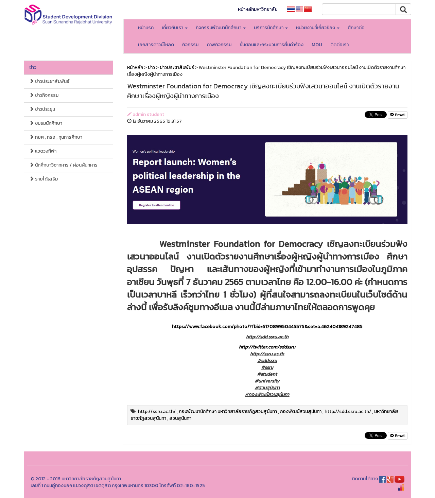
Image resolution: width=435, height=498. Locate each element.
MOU (317, 44)
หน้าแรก (146, 27)
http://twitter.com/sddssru (267, 346)
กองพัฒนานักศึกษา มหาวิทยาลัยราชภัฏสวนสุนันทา (228, 411)
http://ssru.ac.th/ (157, 411)
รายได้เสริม (46, 179)
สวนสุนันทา (180, 418)
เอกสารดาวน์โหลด (156, 44)
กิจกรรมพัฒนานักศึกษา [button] (219, 27)
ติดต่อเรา (339, 44)
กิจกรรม (190, 44)
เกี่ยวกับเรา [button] (173, 27)
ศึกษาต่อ (356, 27)
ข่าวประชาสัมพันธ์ (51, 81)
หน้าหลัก (135, 67)
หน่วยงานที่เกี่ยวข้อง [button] (316, 27)
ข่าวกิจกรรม (46, 95)
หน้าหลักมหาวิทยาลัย (258, 9)
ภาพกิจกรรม (219, 44)
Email (399, 115)
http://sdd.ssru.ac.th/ (348, 411)
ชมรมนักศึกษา (48, 123)
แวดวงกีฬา (45, 151)
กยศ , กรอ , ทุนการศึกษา (58, 137)
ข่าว (32, 67)
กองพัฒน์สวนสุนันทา (300, 411)
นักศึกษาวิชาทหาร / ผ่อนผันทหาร (66, 165)
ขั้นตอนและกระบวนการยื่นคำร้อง (271, 44)
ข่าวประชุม (44, 109)
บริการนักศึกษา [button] (269, 27)
